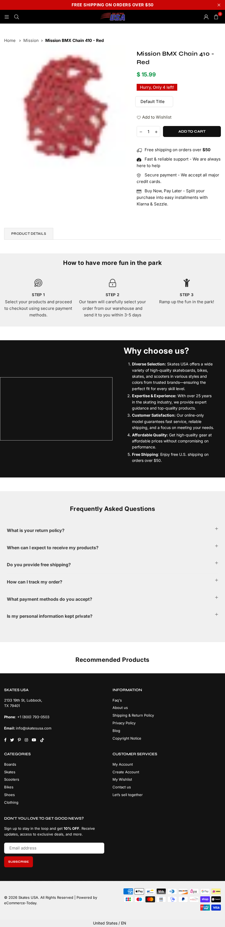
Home (10, 40)
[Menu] (7, 16)
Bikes (8, 787)
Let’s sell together (128, 794)
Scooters (11, 779)
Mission (31, 40)
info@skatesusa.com (33, 728)
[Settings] (206, 17)
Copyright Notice (127, 738)
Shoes (9, 794)
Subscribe (18, 861)
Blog (116, 730)
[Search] (16, 16)
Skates (9, 772)
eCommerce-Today (20, 903)
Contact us (122, 787)
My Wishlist (122, 779)
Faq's (117, 700)
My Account (123, 764)
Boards (10, 764)
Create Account (126, 772)
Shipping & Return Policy (133, 715)
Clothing (11, 802)
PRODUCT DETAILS (28, 233)
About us (120, 707)
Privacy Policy (124, 723)
